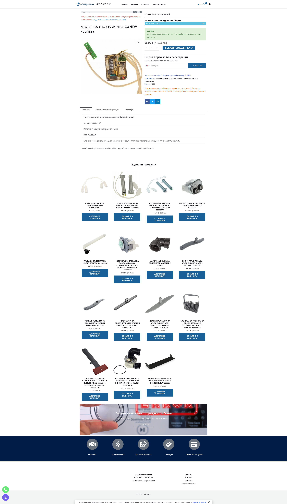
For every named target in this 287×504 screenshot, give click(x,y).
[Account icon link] (210, 4)
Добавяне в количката (179, 47)
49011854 (151, 84)
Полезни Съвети (158, 4)
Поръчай (197, 66)
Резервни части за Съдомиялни (107, 17)
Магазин (134, 4)
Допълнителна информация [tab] (107, 109)
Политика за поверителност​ (143, 480)
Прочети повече (199, 502)
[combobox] (147, 65)
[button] (139, 42)
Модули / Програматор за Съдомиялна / (168, 78)
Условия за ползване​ (143, 474)
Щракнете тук (143, 424)
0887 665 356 (103, 4)
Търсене (138, 12)
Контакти (145, 4)
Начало (124, 4)
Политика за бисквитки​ (143, 477)
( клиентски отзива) (153, 14)
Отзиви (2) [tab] (129, 109)
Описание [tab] (86, 109)
